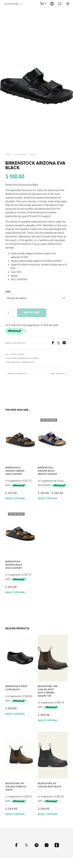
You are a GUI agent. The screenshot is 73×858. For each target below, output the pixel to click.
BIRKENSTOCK (24, 358)
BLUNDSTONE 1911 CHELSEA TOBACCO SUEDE (15, 786)
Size (7, 292)
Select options (15, 499)
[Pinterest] (65, 343)
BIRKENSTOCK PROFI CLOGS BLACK (16, 688)
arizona (15, 362)
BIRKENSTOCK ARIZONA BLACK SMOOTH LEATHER (47, 470)
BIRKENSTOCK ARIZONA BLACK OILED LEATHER (13, 564)
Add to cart (32, 313)
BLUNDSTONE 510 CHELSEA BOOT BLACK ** (49, 786)
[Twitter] (59, 343)
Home (8, 155)
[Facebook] (54, 343)
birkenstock (27, 362)
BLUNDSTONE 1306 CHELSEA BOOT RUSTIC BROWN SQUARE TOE (47, 691)
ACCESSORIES (21, 155)
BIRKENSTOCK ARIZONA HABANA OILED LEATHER (14, 470)
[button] (43, 3)
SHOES (33, 155)
